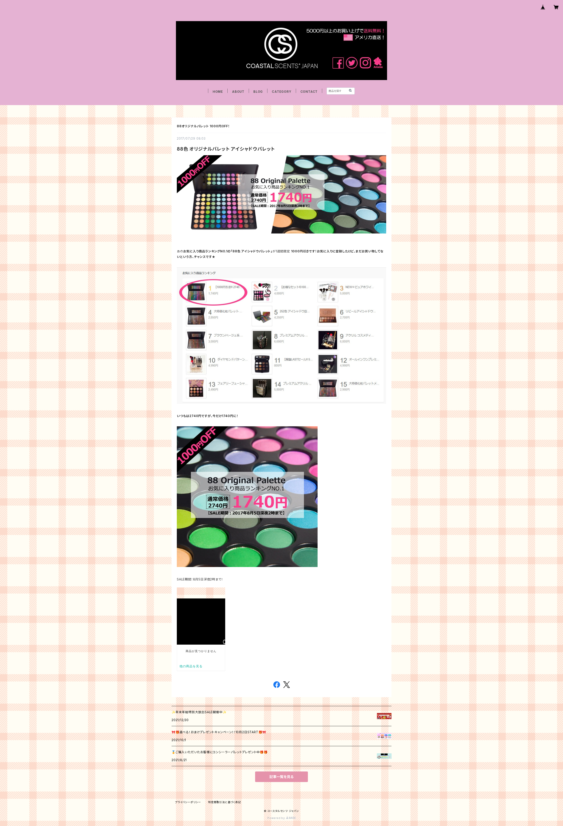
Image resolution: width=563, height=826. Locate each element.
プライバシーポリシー (188, 802)
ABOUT (238, 91)
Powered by (276, 818)
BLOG (258, 91)
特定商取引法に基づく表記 (224, 802)
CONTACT (309, 91)
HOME (218, 91)
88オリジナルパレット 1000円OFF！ (203, 126)
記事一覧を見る (281, 777)
